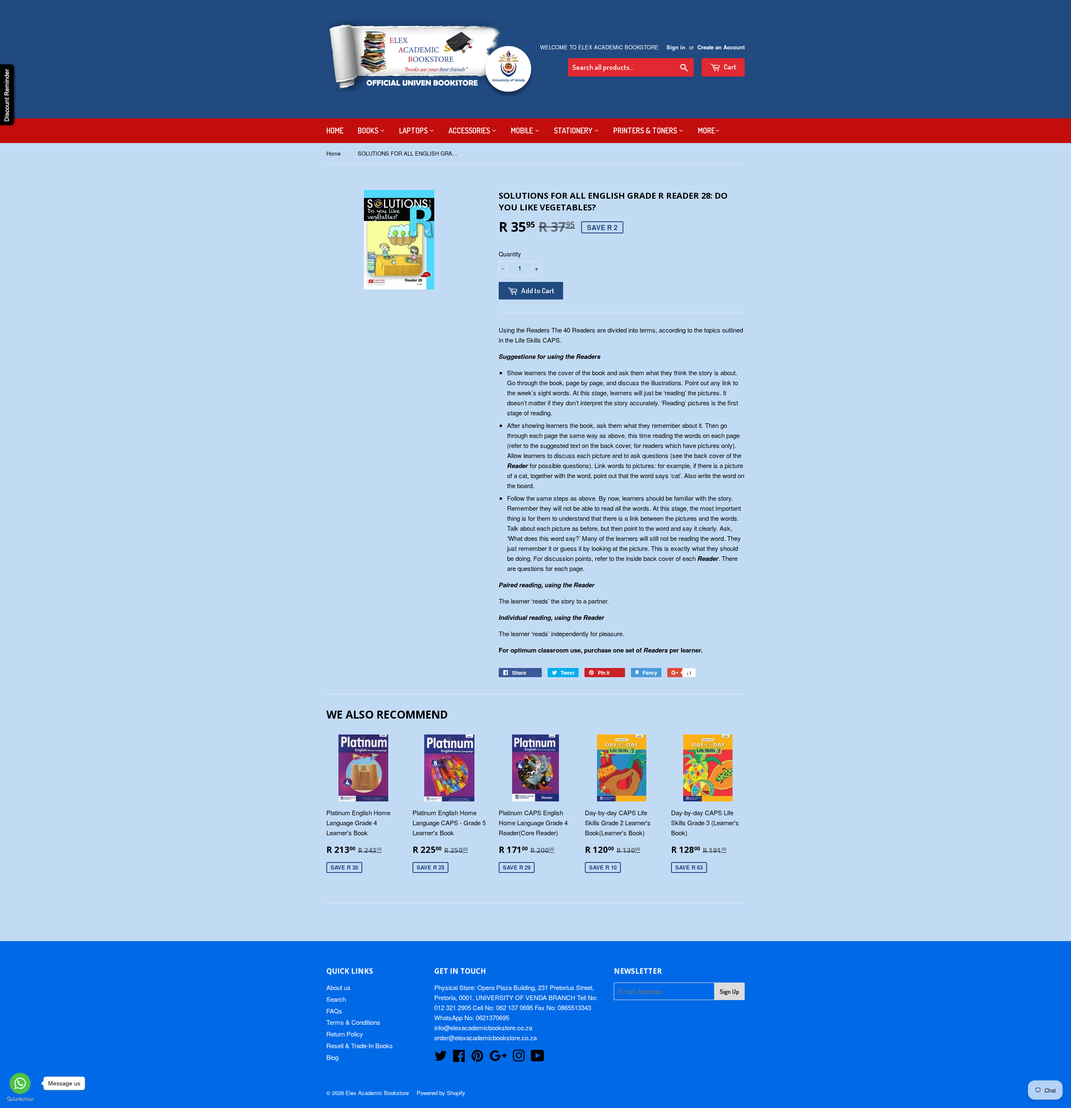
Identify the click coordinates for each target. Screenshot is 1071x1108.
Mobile (523, 130)
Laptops (414, 130)
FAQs (334, 1010)
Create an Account (721, 47)
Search (336, 999)
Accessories (470, 130)
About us (338, 987)
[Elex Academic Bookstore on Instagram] (518, 1058)
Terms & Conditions (353, 1022)
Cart (729, 66)
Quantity (510, 254)
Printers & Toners (646, 130)
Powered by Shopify (441, 1093)
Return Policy (344, 1033)
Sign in (675, 47)
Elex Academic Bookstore (377, 1093)
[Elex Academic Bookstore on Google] (498, 1058)
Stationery (574, 130)
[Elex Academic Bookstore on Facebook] (459, 1058)
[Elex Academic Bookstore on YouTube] (537, 1058)
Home (334, 130)
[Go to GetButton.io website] (20, 1099)
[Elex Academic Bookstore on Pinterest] (477, 1058)
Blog (332, 1057)
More (706, 130)
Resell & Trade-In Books (359, 1045)
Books (369, 130)
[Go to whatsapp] (20, 1083)
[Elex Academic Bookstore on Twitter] (440, 1058)
